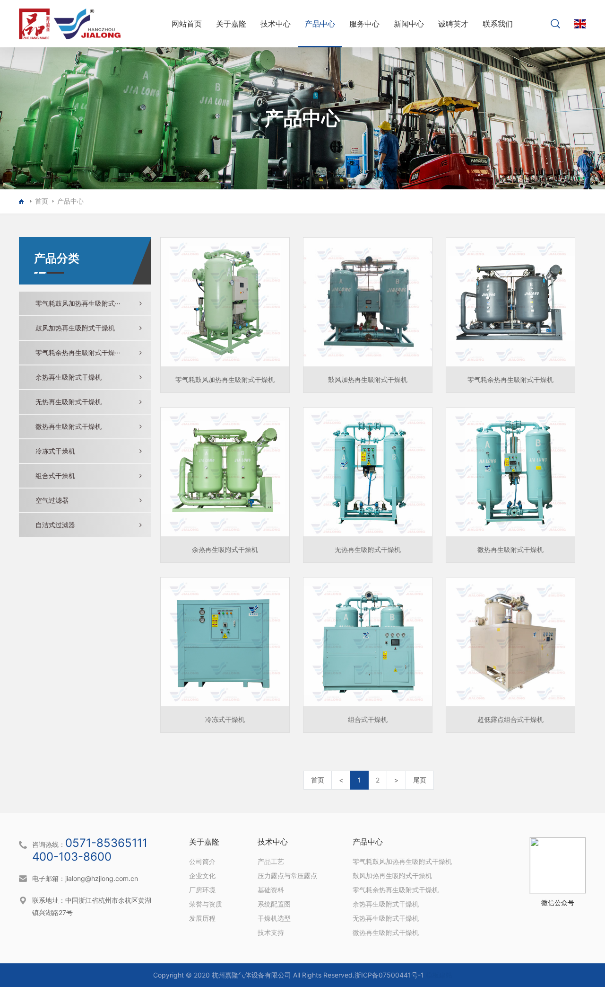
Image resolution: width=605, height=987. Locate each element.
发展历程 (202, 918)
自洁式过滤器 (55, 525)
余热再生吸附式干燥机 (68, 377)
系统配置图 (274, 904)
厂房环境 (202, 890)
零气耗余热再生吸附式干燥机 (510, 379)
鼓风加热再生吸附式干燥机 (75, 328)
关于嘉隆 (231, 23)
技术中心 (275, 23)
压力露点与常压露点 (287, 875)
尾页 (419, 780)
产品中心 (320, 23)
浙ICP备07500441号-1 (389, 975)
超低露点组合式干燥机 (510, 719)
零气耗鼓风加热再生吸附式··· (78, 303)
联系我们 (498, 23)
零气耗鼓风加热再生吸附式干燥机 (225, 379)
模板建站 (439, 975)
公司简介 (202, 861)
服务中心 (364, 23)
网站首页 (187, 23)
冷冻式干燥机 (55, 451)
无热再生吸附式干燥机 (68, 402)
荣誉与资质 (205, 904)
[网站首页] (22, 201)
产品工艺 (271, 861)
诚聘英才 (453, 23)
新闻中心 (409, 23)
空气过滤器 (52, 500)
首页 (41, 201)
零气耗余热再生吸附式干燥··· (78, 352)
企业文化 (202, 875)
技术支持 (271, 932)
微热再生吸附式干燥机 (68, 426)
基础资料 (271, 890)
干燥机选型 (274, 918)
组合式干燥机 (55, 475)
